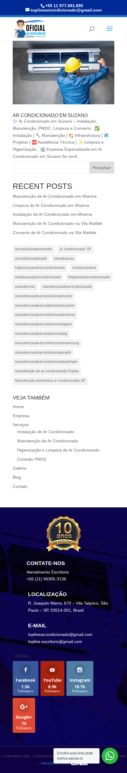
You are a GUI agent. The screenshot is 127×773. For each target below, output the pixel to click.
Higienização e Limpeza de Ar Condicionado (58, 450)
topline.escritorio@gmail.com (55, 641)
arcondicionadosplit (31, 258)
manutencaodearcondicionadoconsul (45, 315)
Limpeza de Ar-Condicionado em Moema (51, 205)
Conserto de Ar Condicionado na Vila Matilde (54, 232)
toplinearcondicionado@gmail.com (60, 634)
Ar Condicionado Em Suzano (50, 115)
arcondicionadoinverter (33, 249)
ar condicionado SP (75, 249)
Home (18, 406)
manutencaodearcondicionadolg (41, 334)
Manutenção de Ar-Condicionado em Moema (55, 196)
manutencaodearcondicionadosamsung (47, 343)
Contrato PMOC (32, 459)
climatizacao (64, 258)
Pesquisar (101, 167)
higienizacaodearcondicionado (40, 268)
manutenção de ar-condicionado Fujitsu (47, 371)
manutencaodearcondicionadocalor (43, 296)
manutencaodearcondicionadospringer (46, 362)
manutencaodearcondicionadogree (43, 324)
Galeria (19, 468)
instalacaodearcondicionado (38, 277)
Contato (20, 486)
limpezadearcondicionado (89, 277)
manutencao (25, 287)
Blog (17, 477)
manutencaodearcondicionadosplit (43, 352)
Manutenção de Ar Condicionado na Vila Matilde (57, 223)
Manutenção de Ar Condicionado (47, 441)
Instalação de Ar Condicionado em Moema (52, 214)
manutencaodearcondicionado (67, 287)
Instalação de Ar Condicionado (45, 431)
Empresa (21, 415)
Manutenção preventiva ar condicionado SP (50, 381)
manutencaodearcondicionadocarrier (45, 305)
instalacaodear (84, 268)
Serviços (21, 424)
